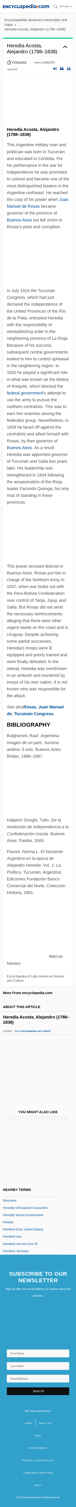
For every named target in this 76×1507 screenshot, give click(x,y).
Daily (38, 1485)
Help (38, 1435)
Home (28, 1423)
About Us (45, 1423)
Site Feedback (38, 1448)
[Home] (26, 6)
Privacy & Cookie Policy (38, 1460)
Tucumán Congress (33, 713)
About (32, 1031)
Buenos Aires (19, 220)
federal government (25, 393)
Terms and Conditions (38, 1473)
